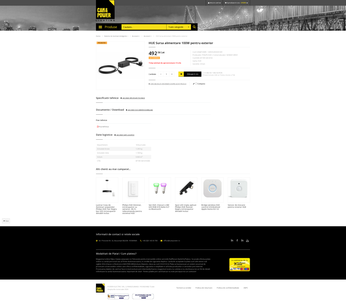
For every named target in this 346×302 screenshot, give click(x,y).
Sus (7, 221)
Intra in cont (214, 3)
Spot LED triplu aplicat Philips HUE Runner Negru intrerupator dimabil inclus (185, 208)
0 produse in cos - (236, 3)
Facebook (237, 240)
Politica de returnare (204, 288)
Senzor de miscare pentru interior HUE (237, 206)
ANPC (246, 288)
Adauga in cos (192, 74)
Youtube (247, 240)
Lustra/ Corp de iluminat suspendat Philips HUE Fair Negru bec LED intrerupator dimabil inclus (106, 209)
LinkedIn (232, 240)
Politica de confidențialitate (228, 288)
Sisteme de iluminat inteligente (115, 36)
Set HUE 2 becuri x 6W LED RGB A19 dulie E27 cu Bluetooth (159, 207)
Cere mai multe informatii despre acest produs (168, 84)
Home (98, 36)
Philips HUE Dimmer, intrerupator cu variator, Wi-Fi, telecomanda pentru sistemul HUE (132, 209)
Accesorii (135, 36)
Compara (201, 83)
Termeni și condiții (183, 288)
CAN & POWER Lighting (105, 11)
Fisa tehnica (104, 126)
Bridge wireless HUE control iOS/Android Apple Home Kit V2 (210, 207)
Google (242, 240)
